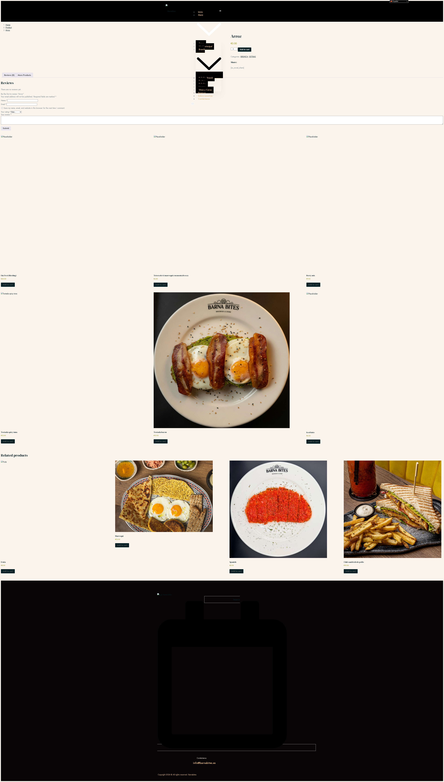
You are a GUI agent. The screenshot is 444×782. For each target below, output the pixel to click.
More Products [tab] (24, 75)
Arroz (8, 30)
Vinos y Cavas (205, 89)
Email (3, 104)
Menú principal (205, 46)
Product (9, 27)
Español (395, 1)
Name (4, 100)
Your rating (6, 112)
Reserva (202, 92)
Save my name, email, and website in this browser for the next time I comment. (34, 108)
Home (8, 25)
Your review (6, 114)
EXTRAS (252, 56)
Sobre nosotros (205, 95)
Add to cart (244, 49)
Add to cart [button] (8, 284)
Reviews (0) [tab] (9, 75)
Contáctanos (204, 98)
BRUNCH (244, 56)
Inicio (200, 12)
